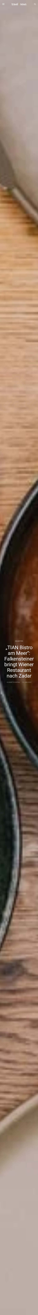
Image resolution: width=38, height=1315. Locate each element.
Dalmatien (19, 641)
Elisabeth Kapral (13, 682)
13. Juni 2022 (26, 682)
